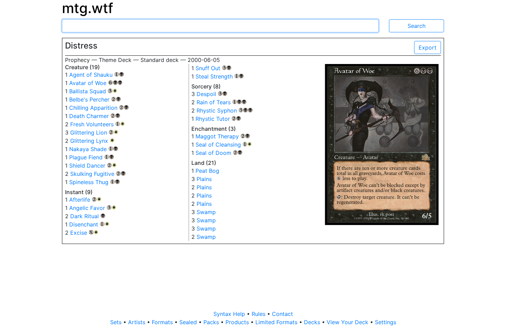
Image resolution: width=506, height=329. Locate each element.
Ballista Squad (93, 91)
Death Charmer (94, 116)
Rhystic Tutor (218, 118)
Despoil (212, 94)
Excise (84, 232)
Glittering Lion (94, 132)
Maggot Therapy (223, 136)
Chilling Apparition (99, 107)
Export (427, 47)
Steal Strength (220, 76)
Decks (313, 322)
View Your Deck (348, 322)
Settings (385, 322)
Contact (282, 313)
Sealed (189, 322)
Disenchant (89, 224)
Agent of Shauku (96, 74)
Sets (116, 322)
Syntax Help (230, 313)
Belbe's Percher (95, 99)
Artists (137, 322)
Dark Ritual (87, 216)
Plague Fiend (91, 157)
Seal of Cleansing (224, 144)
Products (238, 322)
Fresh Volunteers (97, 124)
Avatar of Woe (95, 82)
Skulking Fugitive (98, 173)
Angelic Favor (92, 207)
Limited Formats (277, 322)
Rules (259, 313)
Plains (204, 179)
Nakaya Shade (93, 149)
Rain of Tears (221, 102)
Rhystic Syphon (225, 110)
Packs (212, 322)
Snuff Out (214, 68)
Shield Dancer (93, 165)
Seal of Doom (219, 152)
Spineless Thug (94, 182)
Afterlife (85, 199)
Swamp (206, 212)
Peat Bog (207, 170)
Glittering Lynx (92, 140)
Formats (163, 322)
